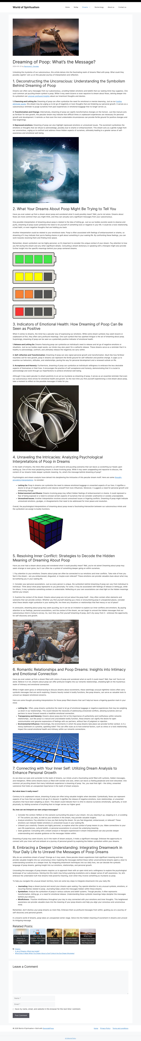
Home (67, 7)
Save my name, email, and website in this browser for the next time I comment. (48, 1009)
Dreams (85, 7)
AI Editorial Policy (70, 1038)
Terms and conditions (120, 1028)
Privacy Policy (105, 1028)
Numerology (99, 7)
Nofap (76, 7)
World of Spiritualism (26, 7)
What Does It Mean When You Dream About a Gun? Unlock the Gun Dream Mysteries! (44, 953)
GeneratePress (48, 1028)
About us (111, 7)
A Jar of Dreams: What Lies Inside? (27, 951)
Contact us (122, 7)
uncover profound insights (39, 96)
